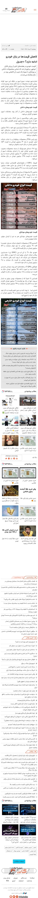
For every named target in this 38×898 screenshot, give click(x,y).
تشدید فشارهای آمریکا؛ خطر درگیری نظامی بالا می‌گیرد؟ (19, 599)
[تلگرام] (11, 896)
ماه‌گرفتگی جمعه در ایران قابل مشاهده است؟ (22, 627)
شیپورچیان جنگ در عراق (28, 663)
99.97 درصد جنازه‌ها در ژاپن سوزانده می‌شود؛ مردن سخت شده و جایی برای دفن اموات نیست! (20, 360)
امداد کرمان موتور (9, 847)
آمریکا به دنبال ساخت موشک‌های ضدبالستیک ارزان (20, 670)
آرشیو (13, 881)
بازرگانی (31, 752)
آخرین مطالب (29, 638)
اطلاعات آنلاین (19, 10)
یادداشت (29, 881)
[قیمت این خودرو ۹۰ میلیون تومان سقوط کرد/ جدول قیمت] (19, 206)
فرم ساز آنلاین (19, 847)
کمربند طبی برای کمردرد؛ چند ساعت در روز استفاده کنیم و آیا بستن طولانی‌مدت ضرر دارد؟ (19, 763)
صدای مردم (7, 878)
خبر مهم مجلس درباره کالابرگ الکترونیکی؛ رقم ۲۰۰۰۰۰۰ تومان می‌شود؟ (19, 616)
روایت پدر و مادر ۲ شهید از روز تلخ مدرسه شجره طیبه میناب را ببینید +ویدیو (19, 729)
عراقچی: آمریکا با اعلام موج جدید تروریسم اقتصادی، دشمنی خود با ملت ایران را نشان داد (19, 632)
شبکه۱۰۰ (32, 878)
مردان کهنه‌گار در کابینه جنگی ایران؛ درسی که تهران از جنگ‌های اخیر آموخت (20, 378)
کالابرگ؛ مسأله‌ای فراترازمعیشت (26, 700)
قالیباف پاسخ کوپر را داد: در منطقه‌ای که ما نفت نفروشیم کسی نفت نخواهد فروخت (20, 708)
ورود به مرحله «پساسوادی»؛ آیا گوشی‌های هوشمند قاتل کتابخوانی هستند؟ (19, 366)
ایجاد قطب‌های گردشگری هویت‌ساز (25, 713)
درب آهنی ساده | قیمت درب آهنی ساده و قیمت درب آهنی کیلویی (20, 789)
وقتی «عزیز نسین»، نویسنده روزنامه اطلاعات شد (21, 674)
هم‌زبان (16, 878)
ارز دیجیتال (9, 851)
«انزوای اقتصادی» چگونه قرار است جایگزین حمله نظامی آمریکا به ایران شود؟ (21, 384)
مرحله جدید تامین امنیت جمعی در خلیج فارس (21, 667)
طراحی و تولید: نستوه (17, 893)
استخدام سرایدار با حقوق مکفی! (26, 681)
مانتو (35, 847)
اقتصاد (26, 46)
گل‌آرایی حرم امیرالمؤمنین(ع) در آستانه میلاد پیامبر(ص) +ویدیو (20, 734)
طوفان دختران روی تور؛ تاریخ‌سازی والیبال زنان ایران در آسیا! (18, 659)
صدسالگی (24, 878)
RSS (7, 881)
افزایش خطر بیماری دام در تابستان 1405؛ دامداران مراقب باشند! (20, 780)
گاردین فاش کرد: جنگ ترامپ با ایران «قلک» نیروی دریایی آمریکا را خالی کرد (20, 740)
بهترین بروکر (17, 851)
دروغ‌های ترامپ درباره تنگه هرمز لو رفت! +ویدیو (21, 724)
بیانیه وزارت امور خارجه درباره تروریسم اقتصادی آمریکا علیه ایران (19, 686)
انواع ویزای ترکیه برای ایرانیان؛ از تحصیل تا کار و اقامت (20, 755)
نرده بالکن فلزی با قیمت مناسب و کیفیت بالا (22, 784)
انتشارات (21, 881)
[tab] (31, 577)
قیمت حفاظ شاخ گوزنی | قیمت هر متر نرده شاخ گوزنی (20, 793)
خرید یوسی (33, 851)
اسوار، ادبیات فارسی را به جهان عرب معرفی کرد (22, 646)
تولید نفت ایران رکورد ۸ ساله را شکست (24, 691)
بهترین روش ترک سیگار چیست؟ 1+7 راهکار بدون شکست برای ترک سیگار (20, 769)
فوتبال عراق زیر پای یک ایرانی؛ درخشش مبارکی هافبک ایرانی (18, 759)
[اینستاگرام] (17, 896)
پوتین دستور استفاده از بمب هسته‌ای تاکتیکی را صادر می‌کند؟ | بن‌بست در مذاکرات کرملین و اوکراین (21, 622)
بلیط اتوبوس (33, 854)
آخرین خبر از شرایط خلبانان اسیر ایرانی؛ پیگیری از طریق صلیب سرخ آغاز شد (20, 594)
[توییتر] (14, 896)
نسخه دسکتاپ (19, 861)
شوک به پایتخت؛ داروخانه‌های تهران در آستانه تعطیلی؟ (19, 720)
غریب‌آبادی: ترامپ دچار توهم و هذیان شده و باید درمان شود (18, 677)
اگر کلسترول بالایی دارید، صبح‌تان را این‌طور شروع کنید (19, 716)
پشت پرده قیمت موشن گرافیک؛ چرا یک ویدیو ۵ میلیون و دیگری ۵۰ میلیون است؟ (20, 774)
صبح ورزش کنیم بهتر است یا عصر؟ (25, 642)
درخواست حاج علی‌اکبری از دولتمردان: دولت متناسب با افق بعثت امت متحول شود (19, 695)
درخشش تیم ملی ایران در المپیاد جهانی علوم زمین (20, 649)
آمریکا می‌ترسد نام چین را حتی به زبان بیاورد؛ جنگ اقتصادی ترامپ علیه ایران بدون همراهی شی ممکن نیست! (19, 354)
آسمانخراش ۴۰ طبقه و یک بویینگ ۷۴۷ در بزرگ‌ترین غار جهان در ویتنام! (20, 610)
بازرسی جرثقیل (28, 847)
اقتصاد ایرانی (25, 851)
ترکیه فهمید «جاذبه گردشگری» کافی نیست (23, 704)
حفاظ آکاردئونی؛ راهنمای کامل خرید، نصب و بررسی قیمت (19, 797)
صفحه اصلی (33, 46)
